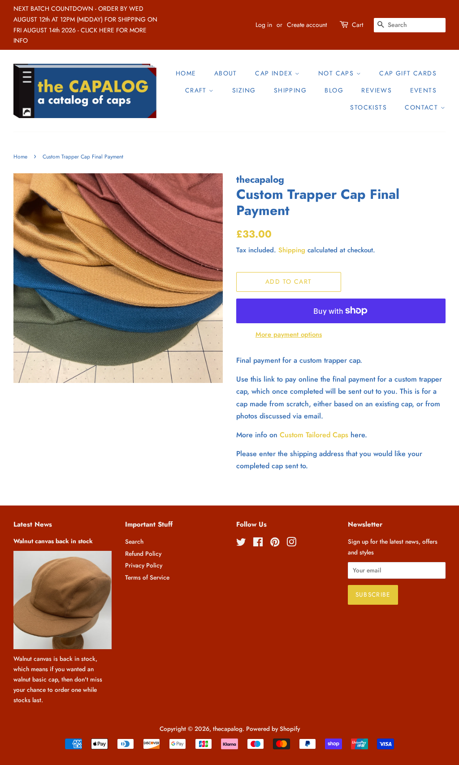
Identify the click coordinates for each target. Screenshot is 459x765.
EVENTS (423, 90)
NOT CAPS (337, 73)
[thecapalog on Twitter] (241, 543)
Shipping (290, 90)
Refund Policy (143, 553)
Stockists (368, 107)
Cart (357, 24)
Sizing (243, 90)
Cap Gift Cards (408, 73)
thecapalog (227, 728)
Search (134, 541)
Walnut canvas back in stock (53, 540)
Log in (263, 24)
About (225, 73)
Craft (197, 90)
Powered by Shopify (273, 728)
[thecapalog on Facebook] (258, 543)
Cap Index (275, 73)
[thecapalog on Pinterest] (275, 543)
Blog (334, 90)
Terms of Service (147, 577)
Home (186, 73)
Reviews (376, 90)
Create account (307, 24)
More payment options (288, 334)
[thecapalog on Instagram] (291, 543)
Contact (422, 107)
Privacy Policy (143, 565)
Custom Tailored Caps (314, 435)
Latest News (32, 524)
